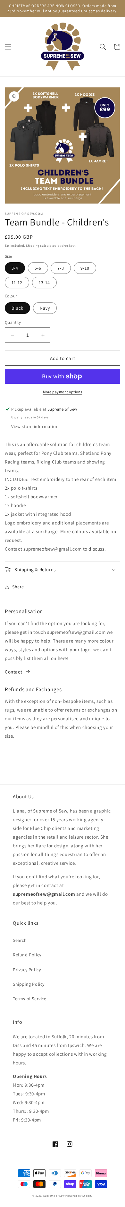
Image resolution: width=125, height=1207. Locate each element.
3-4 (15, 268)
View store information (35, 426)
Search (20, 940)
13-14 (44, 282)
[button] (8, 47)
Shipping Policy (29, 984)
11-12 (17, 282)
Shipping (32, 246)
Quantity (13, 322)
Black (17, 308)
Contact (13, 672)
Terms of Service (29, 999)
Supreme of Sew (54, 1195)
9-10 (84, 268)
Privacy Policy (27, 970)
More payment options (62, 391)
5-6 (38, 268)
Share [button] (18, 587)
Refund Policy (27, 955)
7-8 (60, 268)
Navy (45, 308)
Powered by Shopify (79, 1195)
